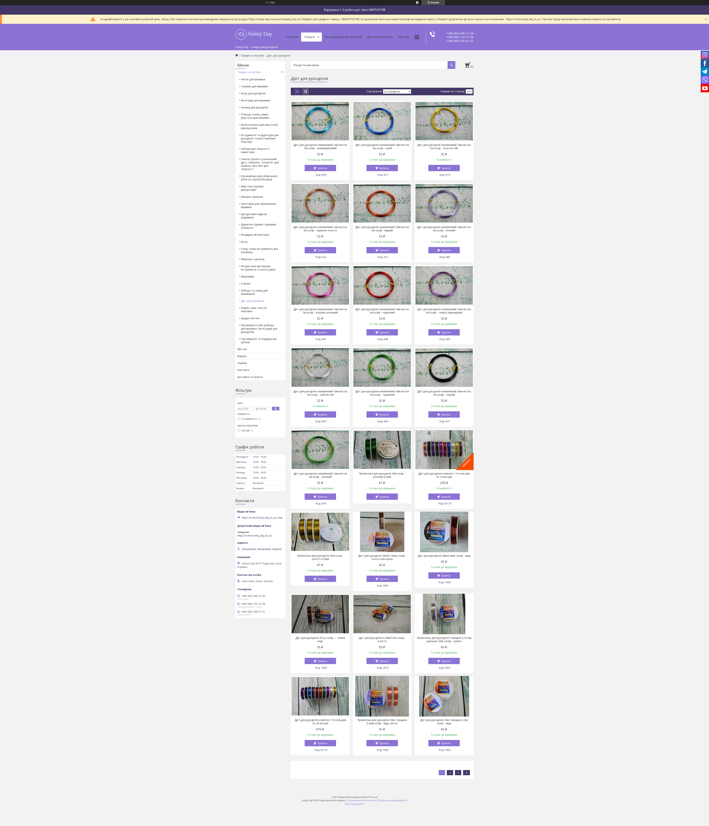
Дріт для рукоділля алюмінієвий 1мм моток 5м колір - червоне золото (320, 228)
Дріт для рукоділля (252, 301)
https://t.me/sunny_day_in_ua (254, 535)
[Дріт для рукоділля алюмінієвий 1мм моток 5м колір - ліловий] (444, 203)
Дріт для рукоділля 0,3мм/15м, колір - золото (382, 639)
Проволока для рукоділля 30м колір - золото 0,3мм (320, 557)
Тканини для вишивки (254, 86)
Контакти (243, 370)
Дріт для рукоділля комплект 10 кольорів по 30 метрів (320, 721)
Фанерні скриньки (252, 196)
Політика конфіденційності (392, 800)
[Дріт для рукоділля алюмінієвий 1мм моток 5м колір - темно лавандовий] (444, 285)
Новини (242, 363)
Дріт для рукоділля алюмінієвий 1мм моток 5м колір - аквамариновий (320, 146)
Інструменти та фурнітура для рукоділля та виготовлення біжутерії (260, 138)
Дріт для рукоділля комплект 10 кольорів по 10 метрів (444, 475)
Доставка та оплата (250, 377)
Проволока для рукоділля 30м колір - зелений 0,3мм (382, 475)
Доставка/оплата (380, 37)
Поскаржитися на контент (361, 800)
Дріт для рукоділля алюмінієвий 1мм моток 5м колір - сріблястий (320, 393)
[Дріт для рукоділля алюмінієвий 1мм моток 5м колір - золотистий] (444, 121)
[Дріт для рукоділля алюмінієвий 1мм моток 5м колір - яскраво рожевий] (320, 285)
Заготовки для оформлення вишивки (258, 205)
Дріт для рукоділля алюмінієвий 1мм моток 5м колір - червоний (382, 311)
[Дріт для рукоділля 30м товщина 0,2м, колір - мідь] (444, 696)
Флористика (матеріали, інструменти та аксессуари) (258, 267)
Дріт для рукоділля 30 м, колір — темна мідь (320, 639)
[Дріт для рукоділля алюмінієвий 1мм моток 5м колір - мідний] (382, 203)
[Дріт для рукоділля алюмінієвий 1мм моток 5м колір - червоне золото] (320, 203)
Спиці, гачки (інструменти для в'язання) (259, 250)
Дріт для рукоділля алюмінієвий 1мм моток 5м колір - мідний (382, 228)
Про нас (404, 37)
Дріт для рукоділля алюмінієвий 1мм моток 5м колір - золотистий (444, 146)
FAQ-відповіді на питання (343, 37)
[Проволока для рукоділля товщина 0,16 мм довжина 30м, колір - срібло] (444, 614)
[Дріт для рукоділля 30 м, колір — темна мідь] (320, 614)
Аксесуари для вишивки (255, 100)
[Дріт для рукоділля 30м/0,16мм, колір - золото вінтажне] (382, 532)
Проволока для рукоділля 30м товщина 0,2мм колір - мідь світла (382, 721)
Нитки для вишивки (253, 79)
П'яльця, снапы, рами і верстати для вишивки (255, 116)
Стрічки (245, 283)
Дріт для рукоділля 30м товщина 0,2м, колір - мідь (444, 721)
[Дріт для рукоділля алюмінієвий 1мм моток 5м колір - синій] (382, 121)
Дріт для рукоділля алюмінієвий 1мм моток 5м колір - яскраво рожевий (320, 311)
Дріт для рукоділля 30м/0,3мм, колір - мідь (444, 555)
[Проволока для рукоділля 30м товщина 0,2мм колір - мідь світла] (382, 696)
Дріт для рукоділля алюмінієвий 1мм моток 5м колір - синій (382, 146)
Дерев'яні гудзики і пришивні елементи (258, 226)
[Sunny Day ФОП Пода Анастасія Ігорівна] (253, 34)
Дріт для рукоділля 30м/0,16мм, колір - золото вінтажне (382, 557)
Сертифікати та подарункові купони (259, 340)
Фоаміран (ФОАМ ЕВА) (255, 235)
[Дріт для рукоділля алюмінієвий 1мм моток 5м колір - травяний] (382, 367)
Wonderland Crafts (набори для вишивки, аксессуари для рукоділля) (259, 328)
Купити (322, 168)
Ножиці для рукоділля (254, 107)
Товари (309, 37)
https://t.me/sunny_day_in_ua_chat (262, 517)
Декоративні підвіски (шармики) (254, 215)
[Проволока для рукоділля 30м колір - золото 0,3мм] (320, 532)
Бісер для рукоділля (253, 93)
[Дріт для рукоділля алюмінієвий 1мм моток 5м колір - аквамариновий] (320, 121)
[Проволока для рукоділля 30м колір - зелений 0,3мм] (382, 449)
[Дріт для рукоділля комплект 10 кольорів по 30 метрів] (320, 696)
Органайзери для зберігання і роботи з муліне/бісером (259, 177)
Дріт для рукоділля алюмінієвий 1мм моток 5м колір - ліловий (444, 228)
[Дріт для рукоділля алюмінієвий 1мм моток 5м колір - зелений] (320, 449)
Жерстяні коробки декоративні (252, 188)
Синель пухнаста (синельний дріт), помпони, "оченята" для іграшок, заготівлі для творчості (260, 164)
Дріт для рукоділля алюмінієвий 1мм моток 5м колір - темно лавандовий (444, 311)
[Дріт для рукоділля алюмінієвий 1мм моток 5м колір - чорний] (444, 367)
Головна (292, 37)
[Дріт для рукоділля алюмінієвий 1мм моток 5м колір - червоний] (382, 285)
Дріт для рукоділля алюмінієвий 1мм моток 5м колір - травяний (382, 393)
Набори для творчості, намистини (255, 150)
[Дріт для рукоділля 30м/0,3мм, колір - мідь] (444, 532)
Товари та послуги (252, 55)
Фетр (244, 242)
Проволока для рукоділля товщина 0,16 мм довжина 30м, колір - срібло (444, 639)
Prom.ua (373, 797)
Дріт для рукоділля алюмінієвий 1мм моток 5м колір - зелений (320, 475)
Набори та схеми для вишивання (254, 292)
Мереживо (247, 276)
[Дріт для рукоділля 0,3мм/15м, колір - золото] (382, 614)
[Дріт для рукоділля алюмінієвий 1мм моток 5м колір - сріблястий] (320, 367)
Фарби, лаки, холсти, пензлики (254, 309)
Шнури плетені (250, 318)
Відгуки (241, 356)
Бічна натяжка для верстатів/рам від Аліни (259, 126)
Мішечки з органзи (252, 259)
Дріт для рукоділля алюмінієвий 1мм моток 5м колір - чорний (444, 393)
